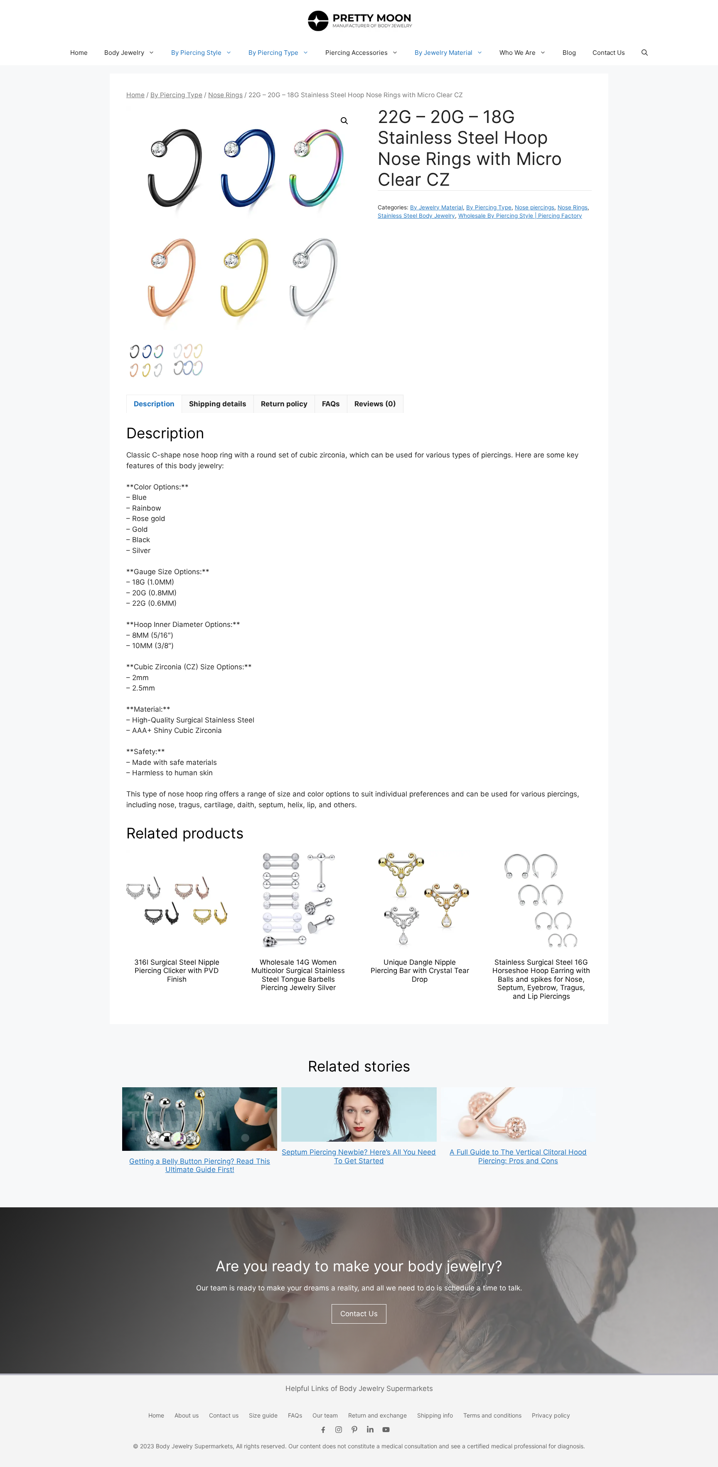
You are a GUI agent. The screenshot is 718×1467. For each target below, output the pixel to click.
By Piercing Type (273, 53)
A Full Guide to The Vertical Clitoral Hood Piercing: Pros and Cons (518, 1156)
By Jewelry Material (443, 53)
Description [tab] (154, 404)
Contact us (224, 1415)
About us (187, 1415)
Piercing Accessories (356, 53)
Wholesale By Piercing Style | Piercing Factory (520, 215)
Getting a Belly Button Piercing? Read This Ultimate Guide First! (199, 1165)
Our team (325, 1415)
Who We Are (517, 53)
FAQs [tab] (331, 404)
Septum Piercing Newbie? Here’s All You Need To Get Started (359, 1156)
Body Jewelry (124, 53)
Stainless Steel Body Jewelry (416, 215)
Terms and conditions (492, 1415)
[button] (644, 52)
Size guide (263, 1415)
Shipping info (435, 1415)
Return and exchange (377, 1415)
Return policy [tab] (284, 404)
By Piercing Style (196, 53)
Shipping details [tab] (217, 404)
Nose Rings (225, 95)
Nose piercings (534, 207)
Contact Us (609, 53)
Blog (569, 53)
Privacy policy (551, 1415)
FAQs (295, 1415)
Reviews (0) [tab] (375, 404)
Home (79, 53)
